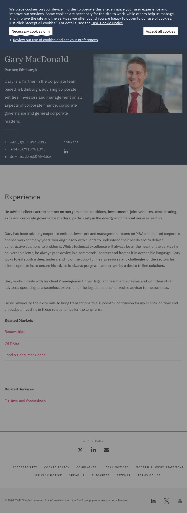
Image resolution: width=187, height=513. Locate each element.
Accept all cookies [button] (160, 31)
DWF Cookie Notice (107, 23)
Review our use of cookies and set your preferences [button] (55, 39)
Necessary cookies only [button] (31, 31)
